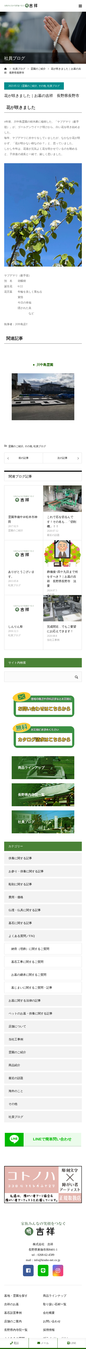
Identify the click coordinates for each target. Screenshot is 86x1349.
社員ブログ (53, 85)
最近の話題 (53, 535)
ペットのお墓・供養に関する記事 (30, 1013)
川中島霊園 (45, 364)
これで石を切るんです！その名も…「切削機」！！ (61, 521)
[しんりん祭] (23, 608)
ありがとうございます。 (21, 574)
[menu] (80, 6)
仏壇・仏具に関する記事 (25, 910)
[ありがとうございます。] (23, 553)
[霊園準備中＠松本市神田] (23, 498)
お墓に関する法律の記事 (25, 1000)
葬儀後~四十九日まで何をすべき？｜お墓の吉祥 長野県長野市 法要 (62, 578)
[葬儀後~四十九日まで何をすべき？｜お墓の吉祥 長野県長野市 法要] (62, 553)
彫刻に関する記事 (20, 884)
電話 (16, 1343)
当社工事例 (53, 639)
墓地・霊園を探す (16, 1295)
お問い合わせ (52, 1321)
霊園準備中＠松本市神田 (22, 519)
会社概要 (49, 1312)
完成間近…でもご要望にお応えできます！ (61, 629)
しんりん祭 (15, 626)
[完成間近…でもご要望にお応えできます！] (62, 608)
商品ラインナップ (54, 1295)
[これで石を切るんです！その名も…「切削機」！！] (62, 498)
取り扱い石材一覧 (54, 1304)
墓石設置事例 (13, 1312)
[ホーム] (5, 69)
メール (44, 1343)
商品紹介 (14, 1065)
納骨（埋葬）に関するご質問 (30, 948)
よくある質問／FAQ (22, 936)
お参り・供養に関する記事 (26, 871)
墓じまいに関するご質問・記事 (31, 987)
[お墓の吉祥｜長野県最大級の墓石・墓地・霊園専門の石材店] (21, 6)
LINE (73, 1343)
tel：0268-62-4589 (43, 1254)
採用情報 (49, 1329)
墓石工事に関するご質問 (27, 961)
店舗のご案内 (13, 1321)
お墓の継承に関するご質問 (28, 974)
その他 (42, 85)
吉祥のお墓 (11, 1304)
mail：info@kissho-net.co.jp (43, 1260)
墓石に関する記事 (20, 923)
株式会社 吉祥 (43, 1244)
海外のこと (16, 1091)
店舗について (17, 1026)
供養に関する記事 (20, 858)
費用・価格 (16, 897)
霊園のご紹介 (29, 85)
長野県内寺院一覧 (16, 1329)
